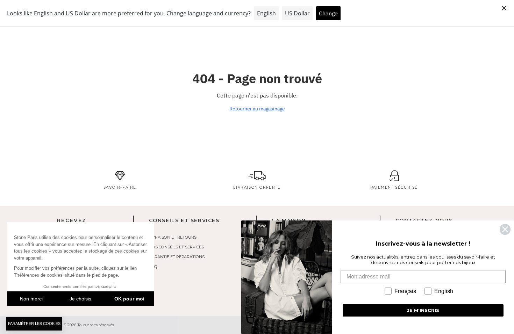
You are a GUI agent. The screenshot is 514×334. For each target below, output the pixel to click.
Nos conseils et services (176, 247)
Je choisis (80, 299)
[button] (34, 324)
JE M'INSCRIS (423, 310)
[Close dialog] (505, 229)
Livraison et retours (173, 237)
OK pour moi (129, 299)
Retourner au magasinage (257, 109)
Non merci (31, 299)
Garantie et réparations (177, 256)
